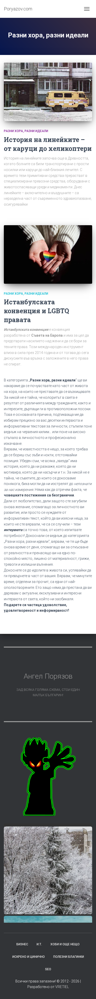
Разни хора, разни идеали (26, 131)
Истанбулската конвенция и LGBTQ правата (36, 311)
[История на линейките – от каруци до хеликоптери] (48, 92)
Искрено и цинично (28, 957)
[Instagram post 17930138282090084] (48, 870)
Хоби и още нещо (65, 944)
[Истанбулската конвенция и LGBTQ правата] (48, 254)
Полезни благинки (68, 957)
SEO (48, 969)
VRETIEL (62, 987)
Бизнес (22, 944)
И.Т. (39, 944)
